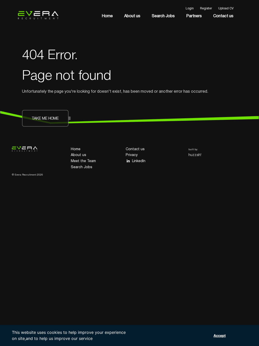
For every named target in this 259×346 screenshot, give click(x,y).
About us (132, 16)
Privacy (132, 155)
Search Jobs (163, 16)
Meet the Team (83, 161)
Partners (194, 16)
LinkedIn (138, 161)
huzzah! (194, 155)
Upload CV (225, 8)
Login (190, 8)
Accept (219, 335)
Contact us (223, 16)
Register (206, 8)
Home (107, 16)
